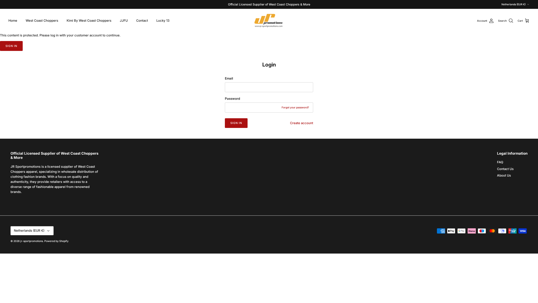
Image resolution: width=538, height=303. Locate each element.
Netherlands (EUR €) (513, 4)
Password (232, 99)
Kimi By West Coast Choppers (89, 21)
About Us (504, 175)
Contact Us (505, 169)
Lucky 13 (162, 21)
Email (229, 78)
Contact (142, 21)
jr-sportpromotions (31, 241)
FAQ (500, 162)
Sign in (11, 46)
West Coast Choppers (42, 21)
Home (12, 21)
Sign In (236, 123)
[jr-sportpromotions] (269, 20)
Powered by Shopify (56, 241)
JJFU (124, 21)
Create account (301, 123)
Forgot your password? (295, 107)
